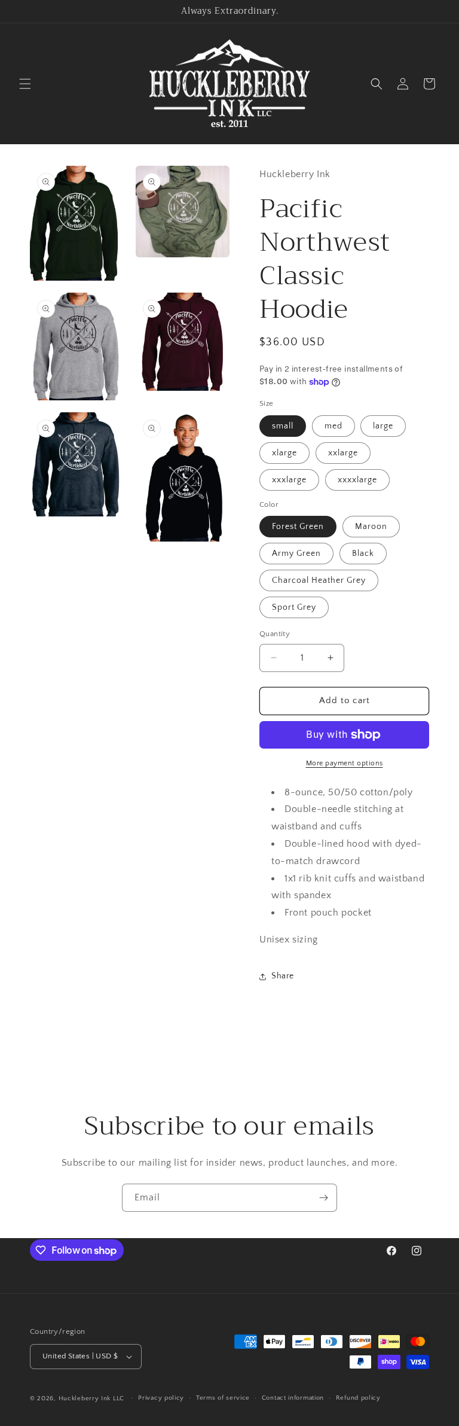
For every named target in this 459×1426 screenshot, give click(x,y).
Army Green (296, 553)
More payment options (344, 763)
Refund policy (358, 1397)
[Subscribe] (323, 1198)
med (333, 426)
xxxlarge (289, 480)
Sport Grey (294, 607)
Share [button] (282, 976)
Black (363, 553)
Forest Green (298, 526)
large (383, 426)
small (282, 426)
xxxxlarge (357, 480)
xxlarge (343, 453)
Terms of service (223, 1397)
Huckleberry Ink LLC (91, 1398)
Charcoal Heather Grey (319, 580)
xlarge (284, 453)
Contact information (293, 1397)
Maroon (371, 526)
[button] (25, 84)
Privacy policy (161, 1397)
